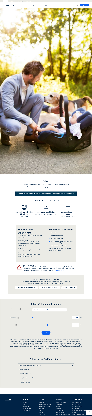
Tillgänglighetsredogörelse (78, 414)
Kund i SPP (41, 408)
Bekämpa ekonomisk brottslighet (79, 410)
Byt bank (41, 412)
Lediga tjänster (26, 406)
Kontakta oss (59, 404)
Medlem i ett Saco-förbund (45, 404)
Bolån (40, 410)
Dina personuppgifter (77, 406)
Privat (5, 1)
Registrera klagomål (60, 412)
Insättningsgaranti (76, 402)
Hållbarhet (25, 402)
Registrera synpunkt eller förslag (63, 414)
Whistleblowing (75, 408)
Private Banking (19, 1)
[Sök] (77, 5)
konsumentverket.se (59, 270)
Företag (11, 1)
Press (24, 404)
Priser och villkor (76, 404)
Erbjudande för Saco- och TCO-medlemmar (26, 287)
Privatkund (41, 402)
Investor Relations (27, 408)
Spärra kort (58, 408)
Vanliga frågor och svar (61, 402)
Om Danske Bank (26, 410)
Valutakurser (42, 414)
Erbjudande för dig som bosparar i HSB (49, 287)
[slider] (32, 317)
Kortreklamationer (60, 410)
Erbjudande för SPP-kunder (69, 287)
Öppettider (58, 406)
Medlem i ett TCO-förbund (45, 406)
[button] (23, 5)
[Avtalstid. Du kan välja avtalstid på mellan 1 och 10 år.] (16, 325)
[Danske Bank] (9, 5)
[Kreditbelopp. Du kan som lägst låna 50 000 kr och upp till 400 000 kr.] (18, 318)
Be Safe (74, 412)
